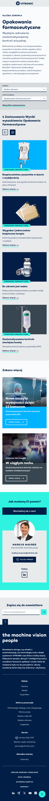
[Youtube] (30, 793)
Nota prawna (24, 777)
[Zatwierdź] (44, 612)
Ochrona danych (24, 782)
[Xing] (19, 793)
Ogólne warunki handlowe (24, 772)
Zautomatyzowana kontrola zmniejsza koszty (18, 341)
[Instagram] (36, 793)
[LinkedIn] (24, 574)
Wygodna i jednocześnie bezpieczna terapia (16, 232)
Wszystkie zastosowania (13, 105)
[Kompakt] (5, 132)
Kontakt (24, 787)
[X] (24, 793)
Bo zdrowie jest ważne (14, 286)
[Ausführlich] (12, 132)
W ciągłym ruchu (19, 463)
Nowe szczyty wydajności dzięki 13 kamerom (20, 402)
